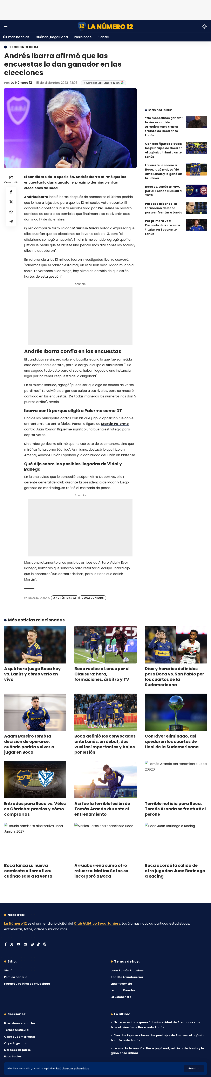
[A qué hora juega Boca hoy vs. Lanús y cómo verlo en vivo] (35, 644)
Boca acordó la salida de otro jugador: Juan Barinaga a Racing (175, 871)
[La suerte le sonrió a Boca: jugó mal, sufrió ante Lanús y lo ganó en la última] (196, 169)
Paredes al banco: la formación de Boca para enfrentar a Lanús (163, 208)
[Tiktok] (38, 944)
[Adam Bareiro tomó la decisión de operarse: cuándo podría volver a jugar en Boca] (35, 712)
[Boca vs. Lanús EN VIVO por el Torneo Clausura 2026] (196, 191)
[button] (194, 1068)
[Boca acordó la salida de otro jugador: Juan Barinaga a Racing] (176, 841)
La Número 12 (21, 82)
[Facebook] (5, 944)
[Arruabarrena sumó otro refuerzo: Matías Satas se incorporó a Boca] (105, 841)
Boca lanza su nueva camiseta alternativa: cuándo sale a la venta (28, 871)
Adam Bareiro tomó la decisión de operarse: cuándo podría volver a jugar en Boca (29, 744)
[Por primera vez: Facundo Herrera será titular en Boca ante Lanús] (196, 225)
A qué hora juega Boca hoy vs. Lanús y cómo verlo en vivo (32, 674)
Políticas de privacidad (72, 1068)
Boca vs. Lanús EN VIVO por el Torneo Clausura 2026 (163, 191)
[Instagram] (32, 944)
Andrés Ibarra (36, 196)
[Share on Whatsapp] (11, 212)
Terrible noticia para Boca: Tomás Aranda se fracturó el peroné (175, 809)
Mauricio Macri (85, 228)
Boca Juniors (93, 598)
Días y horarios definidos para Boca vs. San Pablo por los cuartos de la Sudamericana (174, 677)
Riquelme (106, 208)
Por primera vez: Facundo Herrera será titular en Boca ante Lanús (162, 227)
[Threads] (44, 944)
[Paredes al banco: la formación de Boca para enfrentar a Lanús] (196, 208)
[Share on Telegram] (11, 221)
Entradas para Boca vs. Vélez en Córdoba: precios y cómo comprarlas (35, 809)
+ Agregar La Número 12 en (101, 83)
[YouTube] (18, 944)
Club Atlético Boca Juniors (97, 923)
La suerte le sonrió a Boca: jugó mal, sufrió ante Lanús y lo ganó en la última (163, 171)
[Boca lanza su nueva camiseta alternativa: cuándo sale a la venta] (35, 841)
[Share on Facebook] (11, 192)
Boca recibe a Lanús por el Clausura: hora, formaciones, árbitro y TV (102, 674)
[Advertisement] (105, 9)
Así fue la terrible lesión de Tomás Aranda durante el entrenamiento (102, 809)
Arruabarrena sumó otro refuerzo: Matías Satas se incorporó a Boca (101, 871)
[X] (11, 944)
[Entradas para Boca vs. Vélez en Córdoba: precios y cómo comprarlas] (35, 779)
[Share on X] (11, 202)
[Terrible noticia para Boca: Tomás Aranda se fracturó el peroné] (176, 779)
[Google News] (25, 944)
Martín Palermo (115, 423)
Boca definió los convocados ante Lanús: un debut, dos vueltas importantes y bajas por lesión (105, 744)
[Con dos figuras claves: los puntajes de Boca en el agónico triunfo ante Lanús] (196, 148)
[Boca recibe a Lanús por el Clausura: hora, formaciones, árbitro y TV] (105, 644)
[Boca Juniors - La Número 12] (105, 26)
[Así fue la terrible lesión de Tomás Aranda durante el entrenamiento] (105, 779)
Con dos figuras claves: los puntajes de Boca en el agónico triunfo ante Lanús (164, 150)
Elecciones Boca (23, 47)
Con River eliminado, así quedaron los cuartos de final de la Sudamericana (172, 741)
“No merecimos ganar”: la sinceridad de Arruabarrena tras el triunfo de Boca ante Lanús (164, 126)
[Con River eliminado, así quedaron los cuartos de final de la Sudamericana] (176, 712)
